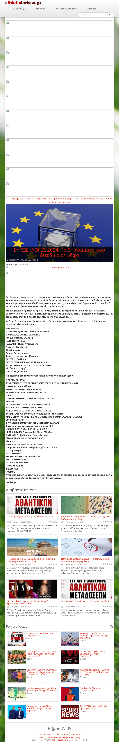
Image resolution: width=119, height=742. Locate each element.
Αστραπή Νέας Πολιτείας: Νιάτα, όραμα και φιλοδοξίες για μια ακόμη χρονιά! (41, 653)
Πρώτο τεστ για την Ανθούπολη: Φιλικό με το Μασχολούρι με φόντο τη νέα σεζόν (41, 672)
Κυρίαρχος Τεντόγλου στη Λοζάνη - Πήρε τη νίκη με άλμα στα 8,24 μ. (32, 198)
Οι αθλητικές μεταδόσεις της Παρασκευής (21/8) (85, 601)
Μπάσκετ (40, 8)
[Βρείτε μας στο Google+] (64, 728)
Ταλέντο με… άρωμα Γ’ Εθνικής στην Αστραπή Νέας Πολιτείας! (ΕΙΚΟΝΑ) (94, 672)
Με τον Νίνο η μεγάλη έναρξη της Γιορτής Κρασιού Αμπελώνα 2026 (28, 602)
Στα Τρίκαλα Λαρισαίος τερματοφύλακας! (90, 689)
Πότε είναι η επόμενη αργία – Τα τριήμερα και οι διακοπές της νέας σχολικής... (85, 560)
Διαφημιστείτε (77, 734)
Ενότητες (91, 8)
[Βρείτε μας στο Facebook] (49, 728)
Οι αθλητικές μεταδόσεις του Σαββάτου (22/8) (30, 516)
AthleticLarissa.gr (60, 740)
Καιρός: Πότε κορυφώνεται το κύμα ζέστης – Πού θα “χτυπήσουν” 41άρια (86, 517)
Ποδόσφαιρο (19, 8)
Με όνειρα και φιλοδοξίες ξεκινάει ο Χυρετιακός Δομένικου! (92, 653)
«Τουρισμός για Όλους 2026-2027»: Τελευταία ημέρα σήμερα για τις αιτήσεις (31, 560)
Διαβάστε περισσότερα (59, 202)
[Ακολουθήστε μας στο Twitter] (58, 728)
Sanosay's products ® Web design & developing (59, 737)
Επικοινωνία (49, 734)
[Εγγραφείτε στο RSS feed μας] (69, 728)
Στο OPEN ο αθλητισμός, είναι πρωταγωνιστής (94, 707)
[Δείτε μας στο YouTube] (53, 728)
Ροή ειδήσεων (16, 626)
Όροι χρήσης (63, 734)
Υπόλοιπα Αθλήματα (66, 8)
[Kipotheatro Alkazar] (59, 267)
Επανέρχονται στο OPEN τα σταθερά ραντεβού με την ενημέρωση (39, 708)
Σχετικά (39, 734)
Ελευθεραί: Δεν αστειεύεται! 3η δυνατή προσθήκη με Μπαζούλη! (42, 689)
